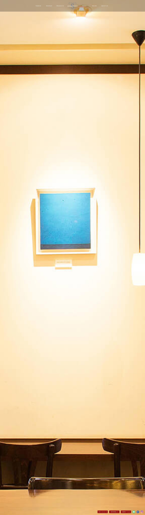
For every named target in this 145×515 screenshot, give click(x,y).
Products (60, 6)
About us (104, 6)
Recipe (94, 6)
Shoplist (49, 6)
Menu (84, 6)
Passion (38, 6)
